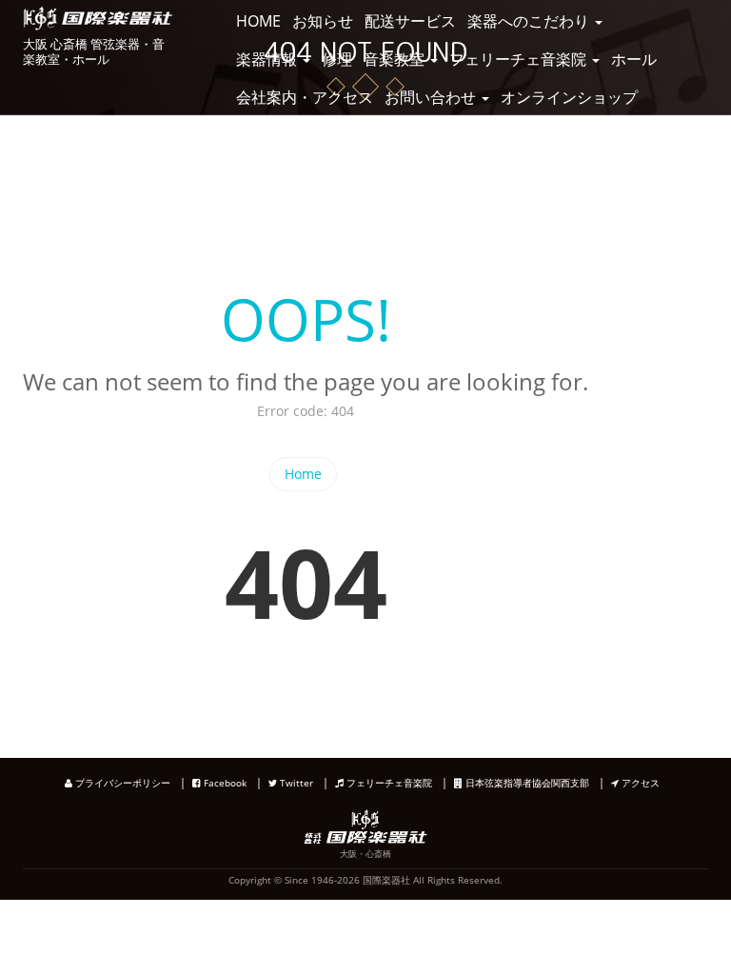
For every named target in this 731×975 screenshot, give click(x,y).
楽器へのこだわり (530, 20)
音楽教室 (396, 59)
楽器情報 (268, 59)
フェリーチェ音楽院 (519, 59)
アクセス (639, 782)
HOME (258, 20)
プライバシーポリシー (121, 782)
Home (303, 474)
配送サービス (410, 20)
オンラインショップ (569, 97)
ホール (634, 59)
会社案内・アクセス (304, 97)
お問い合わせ (432, 97)
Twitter (295, 782)
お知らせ (322, 20)
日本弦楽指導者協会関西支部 (526, 782)
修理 (337, 59)
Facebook (224, 782)
